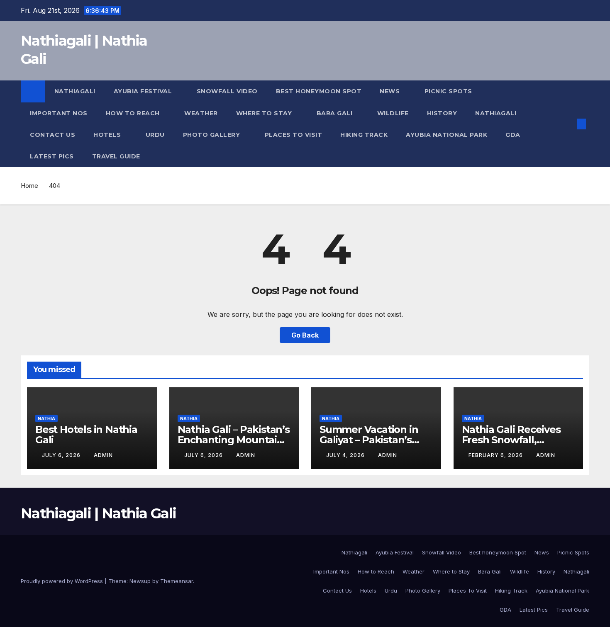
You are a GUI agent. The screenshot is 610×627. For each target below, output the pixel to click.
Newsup (140, 581)
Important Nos (59, 113)
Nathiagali (74, 91)
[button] (567, 124)
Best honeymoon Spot (319, 91)
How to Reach (134, 113)
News (391, 91)
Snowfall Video (227, 91)
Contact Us (52, 135)
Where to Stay (265, 113)
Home (29, 186)
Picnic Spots (449, 91)
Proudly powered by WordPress (63, 581)
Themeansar (176, 581)
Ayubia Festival (144, 91)
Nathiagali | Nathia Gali (98, 513)
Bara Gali (335, 113)
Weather (201, 113)
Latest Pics (52, 156)
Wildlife (393, 113)
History (442, 113)
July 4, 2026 (346, 455)
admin (103, 455)
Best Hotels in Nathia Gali (86, 434)
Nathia (46, 418)
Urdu (155, 135)
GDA (512, 135)
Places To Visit (293, 135)
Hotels (108, 135)
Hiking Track (364, 135)
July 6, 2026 (62, 455)
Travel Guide (116, 156)
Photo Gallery (212, 135)
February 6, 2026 (496, 455)
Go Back (305, 335)
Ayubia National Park (446, 135)
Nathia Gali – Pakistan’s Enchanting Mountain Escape (234, 439)
